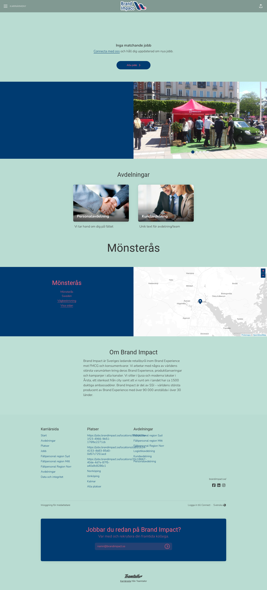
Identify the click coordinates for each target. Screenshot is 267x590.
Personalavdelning (145, 461)
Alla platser (94, 486)
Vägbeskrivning (66, 301)
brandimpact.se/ (217, 479)
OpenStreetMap (259, 335)
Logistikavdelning (144, 451)
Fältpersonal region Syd (55, 456)
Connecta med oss (107, 51)
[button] (260, 6)
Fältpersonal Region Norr (56, 466)
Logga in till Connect (199, 505)
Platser (45, 446)
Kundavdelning (143, 456)
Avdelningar (48, 440)
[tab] (192, 152)
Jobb (43, 451)
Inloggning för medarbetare (55, 505)
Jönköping (93, 476)
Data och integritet (52, 477)
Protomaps (246, 335)
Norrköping (94, 471)
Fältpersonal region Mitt (55, 461)
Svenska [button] (218, 505)
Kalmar (91, 481)
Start (44, 435)
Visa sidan (67, 305)
